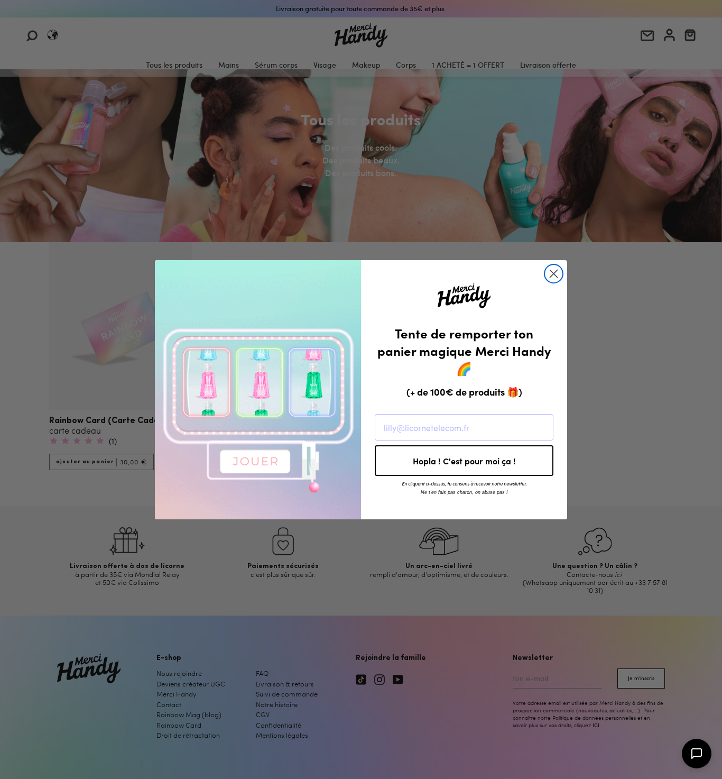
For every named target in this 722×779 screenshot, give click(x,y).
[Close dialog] (553, 273)
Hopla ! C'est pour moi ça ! (464, 460)
